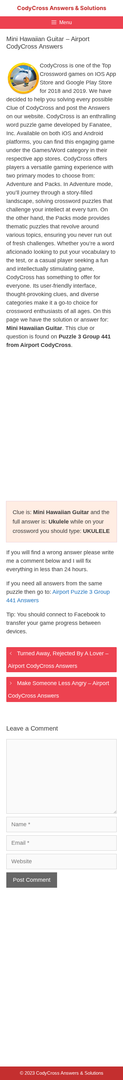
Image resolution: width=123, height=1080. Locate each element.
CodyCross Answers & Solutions (61, 8)
